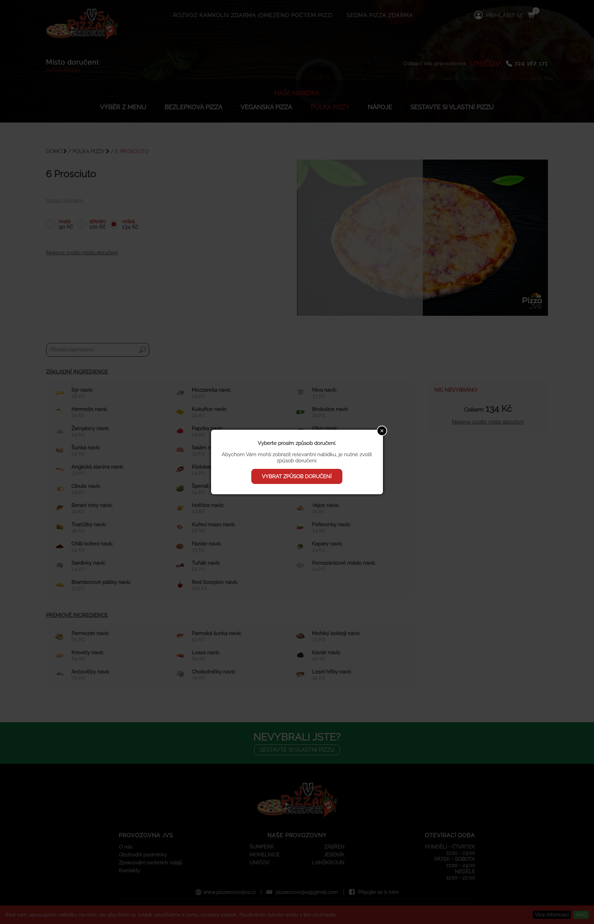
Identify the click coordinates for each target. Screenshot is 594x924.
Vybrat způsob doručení (297, 476)
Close (382, 431)
